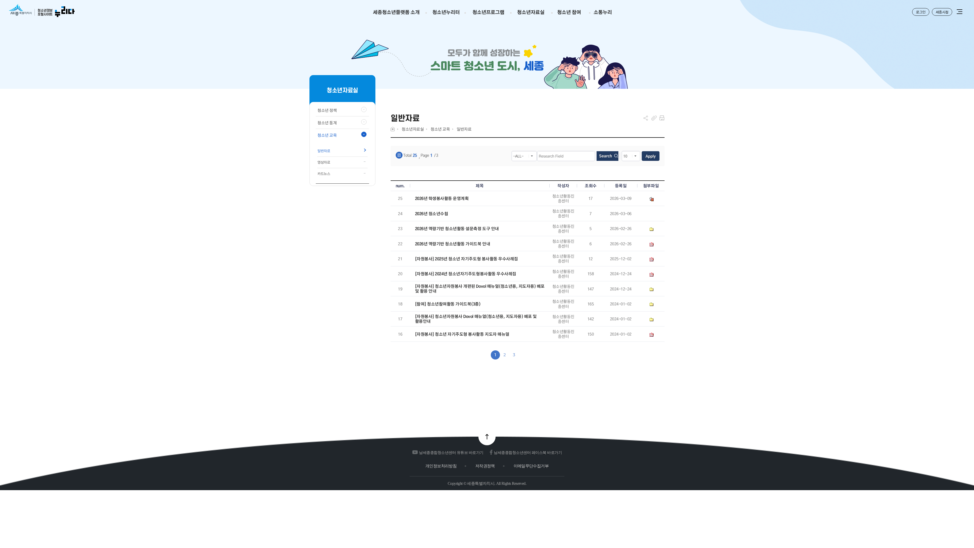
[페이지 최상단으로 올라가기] (487, 436)
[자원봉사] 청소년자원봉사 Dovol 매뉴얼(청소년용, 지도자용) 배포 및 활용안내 (476, 319)
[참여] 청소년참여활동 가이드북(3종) (448, 304)
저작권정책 (485, 466)
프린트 (662, 118)
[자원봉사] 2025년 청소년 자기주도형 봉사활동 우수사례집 (466, 258)
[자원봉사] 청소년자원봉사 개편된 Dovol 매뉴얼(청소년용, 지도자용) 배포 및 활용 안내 (480, 289)
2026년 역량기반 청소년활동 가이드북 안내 (452, 244)
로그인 (921, 11)
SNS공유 (645, 118)
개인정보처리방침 (441, 466)
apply (651, 156)
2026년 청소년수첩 (431, 213)
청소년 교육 (440, 129)
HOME (393, 129)
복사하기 (654, 118)
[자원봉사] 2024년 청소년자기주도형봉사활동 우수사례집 (465, 273)
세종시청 (942, 11)
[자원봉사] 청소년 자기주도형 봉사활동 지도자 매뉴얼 (462, 334)
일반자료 (464, 129)
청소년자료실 (413, 129)
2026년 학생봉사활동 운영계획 (442, 198)
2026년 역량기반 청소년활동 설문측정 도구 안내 (457, 228)
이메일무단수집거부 (531, 466)
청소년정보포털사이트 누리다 (42, 11)
